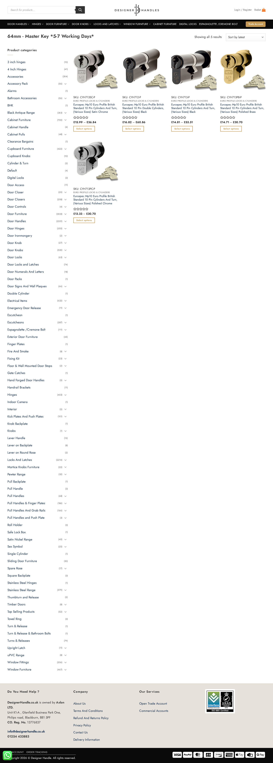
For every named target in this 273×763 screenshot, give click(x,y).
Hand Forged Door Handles (25, 380)
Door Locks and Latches (23, 264)
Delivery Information (86, 739)
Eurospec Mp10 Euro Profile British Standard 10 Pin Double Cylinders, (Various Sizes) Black (143, 108)
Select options (84, 128)
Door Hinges (15, 228)
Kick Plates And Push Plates (25, 416)
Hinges (36, 24)
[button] (243, 10)
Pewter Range (16, 474)
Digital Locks (188, 24)
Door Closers (16, 199)
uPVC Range (15, 655)
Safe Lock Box (16, 532)
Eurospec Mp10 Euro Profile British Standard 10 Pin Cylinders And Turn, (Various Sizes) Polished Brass (242, 108)
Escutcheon (14, 315)
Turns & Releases (18, 640)
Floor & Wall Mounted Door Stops (29, 365)
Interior (12, 409)
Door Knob (14, 242)
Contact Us (80, 732)
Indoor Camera (17, 402)
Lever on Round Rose (21, 452)
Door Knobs (80, 24)
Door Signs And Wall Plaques (27, 286)
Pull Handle (15, 488)
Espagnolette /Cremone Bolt (218, 24)
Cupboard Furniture (20, 148)
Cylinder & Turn (17, 163)
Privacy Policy (82, 725)
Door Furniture (56, 24)
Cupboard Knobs (18, 156)
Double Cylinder (18, 293)
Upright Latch (16, 647)
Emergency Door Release (24, 307)
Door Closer (15, 192)
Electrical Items (17, 300)
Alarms (12, 91)
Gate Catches (16, 373)
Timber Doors (16, 604)
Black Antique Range (21, 112)
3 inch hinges (16, 62)
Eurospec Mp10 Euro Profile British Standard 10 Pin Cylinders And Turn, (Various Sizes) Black (193, 108)
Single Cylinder (17, 553)
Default (12, 170)
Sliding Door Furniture (22, 561)
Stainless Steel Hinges (22, 582)
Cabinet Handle (17, 127)
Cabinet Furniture (165, 24)
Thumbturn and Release (23, 597)
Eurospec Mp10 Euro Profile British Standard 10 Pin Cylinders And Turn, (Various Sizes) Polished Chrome (95, 199)
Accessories (15, 76)
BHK (10, 105)
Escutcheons (15, 322)
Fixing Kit (13, 358)
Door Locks (14, 257)
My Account (15, 752)
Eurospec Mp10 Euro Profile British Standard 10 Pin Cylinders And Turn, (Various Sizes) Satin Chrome (95, 108)
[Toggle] (65, 83)
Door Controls (16, 206)
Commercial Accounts (153, 710)
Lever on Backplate (19, 445)
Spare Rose (14, 568)
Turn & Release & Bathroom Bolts (29, 633)
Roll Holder (14, 525)
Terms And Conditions (88, 710)
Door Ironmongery (19, 235)
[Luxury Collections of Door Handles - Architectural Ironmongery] (136, 9)
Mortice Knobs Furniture (23, 467)
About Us (79, 703)
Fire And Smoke (18, 351)
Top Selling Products (21, 611)
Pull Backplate (16, 481)
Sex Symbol (15, 546)
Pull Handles (15, 496)
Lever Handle (16, 438)
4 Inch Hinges (16, 69)
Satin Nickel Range (19, 539)
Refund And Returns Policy (90, 718)
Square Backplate (18, 575)
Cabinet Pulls (16, 134)
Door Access (15, 185)
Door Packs (14, 279)
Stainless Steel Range (21, 590)
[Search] (80, 10)
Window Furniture (136, 24)
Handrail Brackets (18, 387)
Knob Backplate (17, 423)
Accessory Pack (17, 83)
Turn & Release (17, 626)
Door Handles (17, 24)
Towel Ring (14, 619)
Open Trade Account (153, 703)
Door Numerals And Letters (25, 271)
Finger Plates (16, 344)
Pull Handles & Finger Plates (26, 503)
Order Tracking (36, 752)
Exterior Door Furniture (22, 337)
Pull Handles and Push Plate (26, 517)
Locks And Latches (106, 24)
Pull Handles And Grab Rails (26, 510)
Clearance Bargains (20, 141)
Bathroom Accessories (22, 98)
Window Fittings (18, 662)
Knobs (11, 430)
